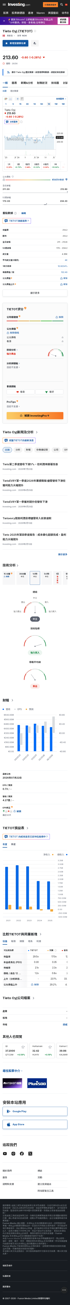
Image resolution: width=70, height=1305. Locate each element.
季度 (13, 844)
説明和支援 (8, 1184)
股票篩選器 (18, 13)
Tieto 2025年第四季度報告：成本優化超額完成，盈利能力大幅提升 (34, 537)
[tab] (8, 578)
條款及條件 (7, 1265)
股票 (5, 13)
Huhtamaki (37, 1046)
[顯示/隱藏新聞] (22, 99)
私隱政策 (6, 1276)
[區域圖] (10, 99)
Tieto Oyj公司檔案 (16, 998)
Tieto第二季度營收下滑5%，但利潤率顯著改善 (30, 464)
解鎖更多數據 (58, 179)
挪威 (65, 1024)
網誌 (40, 1170)
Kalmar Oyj (64, 1046)
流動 (40, 1177)
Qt (6, 1046)
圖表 (14, 82)
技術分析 (9, 565)
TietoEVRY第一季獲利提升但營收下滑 (25, 501)
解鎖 (36, 984)
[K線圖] (6, 99)
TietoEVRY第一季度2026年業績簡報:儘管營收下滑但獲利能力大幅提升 (34, 483)
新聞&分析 (27, 82)
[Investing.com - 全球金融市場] (19, 5)
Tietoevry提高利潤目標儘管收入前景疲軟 (27, 518)
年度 (5, 844)
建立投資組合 (44, 1184)
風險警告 (6, 1286)
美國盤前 (53, 13)
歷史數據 (14, 91)
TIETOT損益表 (13, 828)
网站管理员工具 (46, 1190)
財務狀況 (42, 82)
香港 (30, 13)
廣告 (5, 1177)
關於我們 (7, 1170)
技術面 (55, 82)
